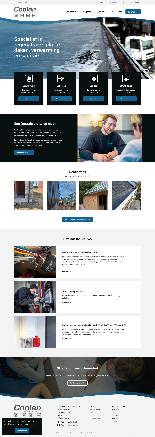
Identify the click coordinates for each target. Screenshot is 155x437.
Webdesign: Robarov (134, 433)
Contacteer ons (76, 383)
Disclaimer (77, 433)
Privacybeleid (85, 433)
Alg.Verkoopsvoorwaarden (64, 433)
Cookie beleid (95, 433)
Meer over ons (22, 152)
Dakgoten (94, 412)
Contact (131, 12)
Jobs (101, 2)
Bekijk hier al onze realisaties (76, 219)
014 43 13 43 (63, 415)
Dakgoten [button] (86, 11)
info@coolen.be (64, 418)
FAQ (113, 412)
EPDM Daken (115, 11)
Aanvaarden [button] (22, 430)
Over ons (125, 2)
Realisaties (112, 2)
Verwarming (72, 11)
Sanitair (101, 11)
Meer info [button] (32, 424)
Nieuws (137, 2)
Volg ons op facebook (68, 422)
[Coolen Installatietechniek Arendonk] (25, 12)
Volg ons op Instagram (69, 425)
